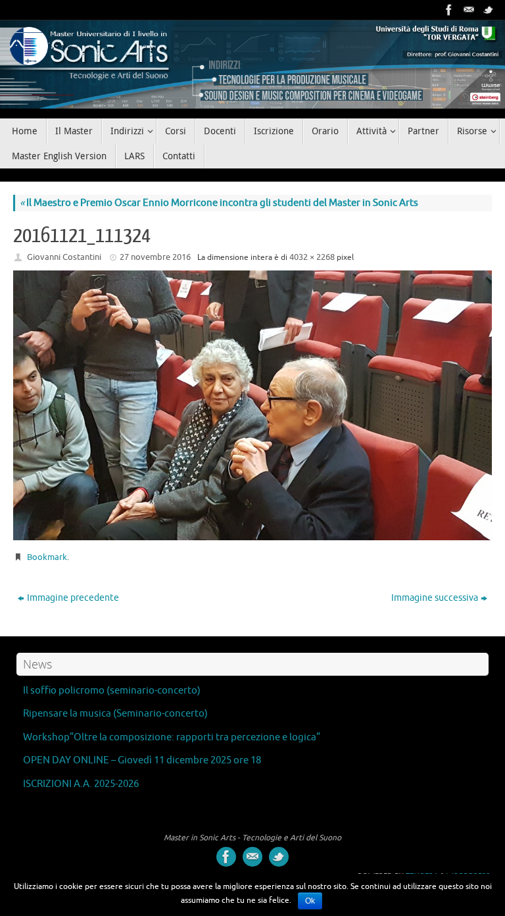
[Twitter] (488, 10)
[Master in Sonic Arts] (449, 10)
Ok (310, 900)
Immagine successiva (434, 597)
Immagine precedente (73, 597)
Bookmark (47, 557)
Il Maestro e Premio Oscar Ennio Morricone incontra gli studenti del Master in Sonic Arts (219, 203)
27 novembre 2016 (155, 257)
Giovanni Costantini (64, 257)
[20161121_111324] (252, 405)
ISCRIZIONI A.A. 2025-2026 (81, 784)
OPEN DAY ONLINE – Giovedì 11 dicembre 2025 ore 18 (142, 760)
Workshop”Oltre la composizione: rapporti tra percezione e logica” (171, 737)
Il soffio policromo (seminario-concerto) (112, 690)
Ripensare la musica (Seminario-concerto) (115, 713)
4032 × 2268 (312, 257)
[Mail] (469, 10)
